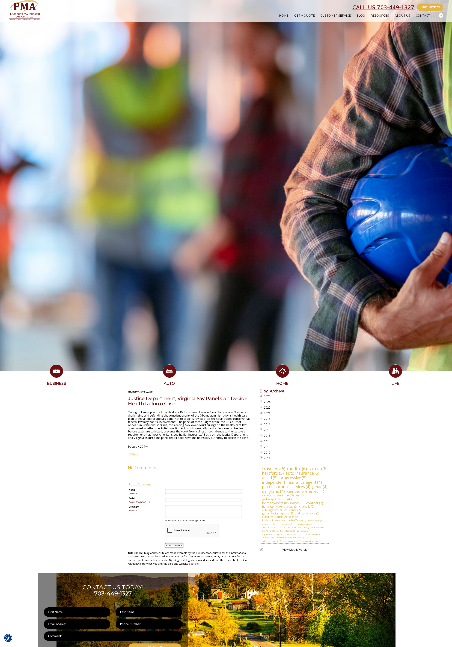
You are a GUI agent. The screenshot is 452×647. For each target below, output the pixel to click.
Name (132, 489)
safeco (315, 469)
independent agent (270, 541)
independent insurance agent (289, 482)
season (293, 517)
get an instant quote (275, 513)
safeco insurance (275, 495)
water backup (284, 506)
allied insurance (272, 517)
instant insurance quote (278, 520)
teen (307, 537)
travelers (271, 469)
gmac (317, 486)
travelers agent (314, 520)
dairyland (270, 491)
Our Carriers (430, 7)
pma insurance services (283, 486)
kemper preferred (303, 491)
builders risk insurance (289, 527)
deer (301, 520)
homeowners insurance (281, 503)
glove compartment (290, 541)
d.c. (263, 531)
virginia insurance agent (272, 534)
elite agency (270, 510)
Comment (134, 506)
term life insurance (293, 537)
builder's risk (287, 524)
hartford (270, 473)
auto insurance (300, 473)
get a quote (271, 499)
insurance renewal (304, 524)
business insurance (310, 541)
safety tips (316, 534)
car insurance (302, 531)
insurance (290, 510)
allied (267, 478)
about (292, 499)
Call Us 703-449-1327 (383, 7)
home (266, 506)
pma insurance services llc (297, 534)
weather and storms (284, 531)
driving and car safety (312, 527)
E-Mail (132, 498)
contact (312, 503)
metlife (294, 469)
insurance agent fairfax (271, 537)
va (297, 495)
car (270, 531)
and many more (305, 513)
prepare (265, 524)
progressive (290, 478)
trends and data (268, 527)
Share (132, 454)
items (275, 524)
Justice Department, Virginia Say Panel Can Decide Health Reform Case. (187, 401)
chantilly (304, 506)
